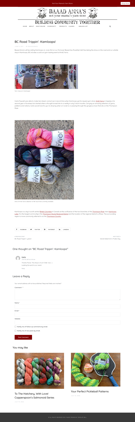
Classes (71, 26)
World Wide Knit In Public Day (110, 239)
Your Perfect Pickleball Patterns (90, 391)
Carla (24, 257)
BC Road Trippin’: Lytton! (23, 239)
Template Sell (82, 417)
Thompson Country (54, 216)
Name (17, 303)
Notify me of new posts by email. (28, 331)
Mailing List (83, 26)
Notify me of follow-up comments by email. (32, 327)
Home (25, 26)
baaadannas (33, 46)
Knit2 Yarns (100, 101)
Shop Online (40, 26)
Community (51, 26)
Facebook (23, 229)
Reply (23, 268)
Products (63, 26)
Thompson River (98, 212)
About (31, 26)
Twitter (37, 229)
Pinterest (51, 229)
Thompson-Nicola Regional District (55, 214)
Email (17, 311)
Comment (19, 287)
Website (17, 319)
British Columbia (46, 212)
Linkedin (66, 229)
